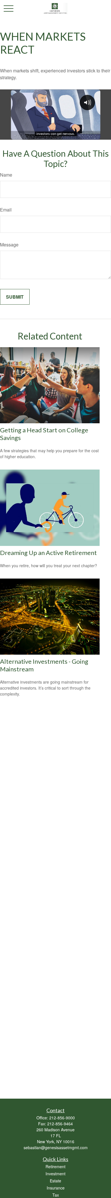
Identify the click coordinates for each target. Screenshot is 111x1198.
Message (9, 244)
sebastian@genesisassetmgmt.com (56, 1147)
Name (6, 174)
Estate (55, 1181)
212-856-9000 (62, 1117)
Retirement (55, 1166)
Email (6, 209)
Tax (55, 1195)
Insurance (56, 1188)
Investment (55, 1173)
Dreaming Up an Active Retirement (48, 552)
